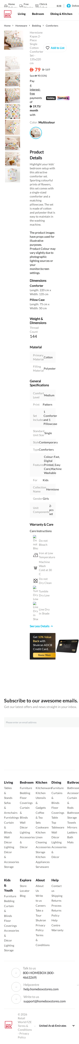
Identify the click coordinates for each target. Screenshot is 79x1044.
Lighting (9, 847)
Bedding (36, 25)
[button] (55, 48)
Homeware (21, 25)
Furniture (26, 788)
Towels (71, 822)
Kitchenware (44, 788)
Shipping (56, 895)
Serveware (42, 866)
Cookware (42, 827)
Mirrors (72, 827)
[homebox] (9, 14)
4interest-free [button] (35, 89)
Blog (23, 895)
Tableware (57, 827)
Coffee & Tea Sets (40, 817)
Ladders (72, 832)
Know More (44, 655)
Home (7, 25)
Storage (9, 866)
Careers (41, 905)
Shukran (41, 920)
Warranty (57, 930)
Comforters (52, 25)
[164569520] (36, 133)
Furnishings (11, 817)
